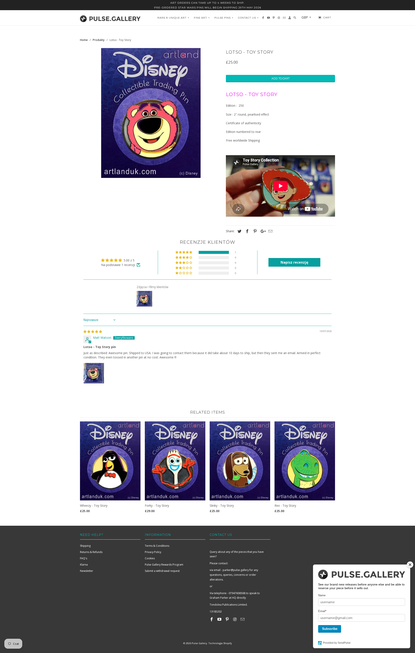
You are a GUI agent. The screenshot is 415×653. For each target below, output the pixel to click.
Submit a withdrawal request (162, 571)
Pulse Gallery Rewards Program (164, 564)
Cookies (150, 558)
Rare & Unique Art (173, 17)
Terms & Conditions (157, 546)
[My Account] (290, 19)
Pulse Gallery (199, 643)
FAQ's (83, 558)
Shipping (85, 546)
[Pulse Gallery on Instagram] (235, 619)
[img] (92, 331)
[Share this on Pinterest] (254, 231)
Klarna (84, 564)
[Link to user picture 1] (93, 373)
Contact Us (248, 17)
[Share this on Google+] (262, 231)
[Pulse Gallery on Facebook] (212, 619)
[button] (184, 252)
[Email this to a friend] (269, 231)
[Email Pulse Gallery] (243, 619)
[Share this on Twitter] (238, 231)
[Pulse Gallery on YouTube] (219, 619)
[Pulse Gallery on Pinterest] (227, 619)
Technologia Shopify (220, 643)
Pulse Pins (223, 17)
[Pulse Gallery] (110, 17)
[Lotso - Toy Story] (151, 113)
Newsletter (86, 571)
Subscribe (329, 628)
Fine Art (202, 17)
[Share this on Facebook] (246, 231)
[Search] (295, 19)
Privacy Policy (153, 552)
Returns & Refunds (91, 552)
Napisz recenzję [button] (294, 262)
